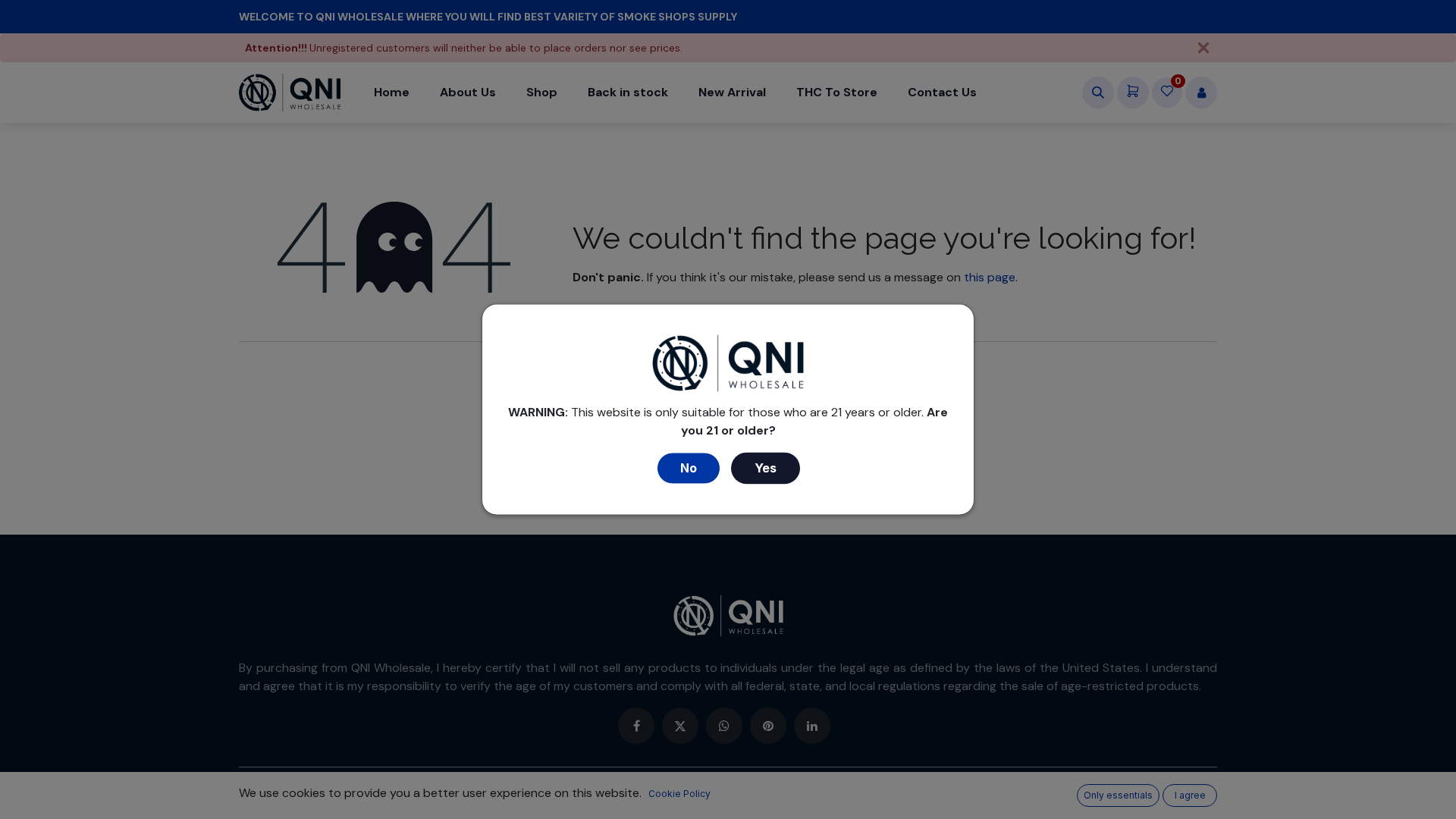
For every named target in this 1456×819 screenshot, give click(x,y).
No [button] (688, 468)
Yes (766, 468)
